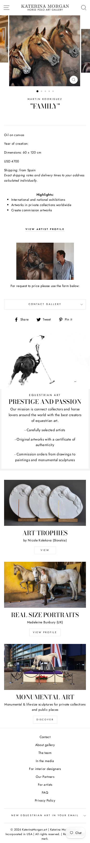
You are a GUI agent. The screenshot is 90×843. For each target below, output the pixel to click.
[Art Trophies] (45, 503)
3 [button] (46, 92)
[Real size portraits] (45, 585)
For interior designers (45, 768)
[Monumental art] (45, 667)
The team (45, 752)
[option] (45, 50)
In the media (45, 760)
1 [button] (37, 91)
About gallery (45, 744)
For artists (45, 784)
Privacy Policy (45, 800)
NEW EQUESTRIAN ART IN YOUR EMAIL (45, 815)
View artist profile (44, 229)
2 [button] (42, 92)
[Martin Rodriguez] (45, 261)
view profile (45, 632)
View (45, 550)
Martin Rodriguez (45, 99)
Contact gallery (45, 304)
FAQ (45, 792)
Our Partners (45, 776)
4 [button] (49, 92)
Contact (45, 736)
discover (45, 719)
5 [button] (53, 92)
